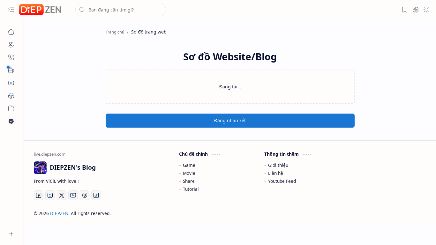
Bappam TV (414, 213)
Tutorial (191, 189)
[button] (11, 9)
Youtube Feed (282, 181)
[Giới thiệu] (11, 44)
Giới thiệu (278, 165)
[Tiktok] (96, 195)
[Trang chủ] (11, 32)
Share (189, 181)
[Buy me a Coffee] (11, 70)
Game (189, 165)
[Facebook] (38, 195)
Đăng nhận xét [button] (230, 120)
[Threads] (84, 195)
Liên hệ (275, 173)
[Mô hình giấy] (11, 95)
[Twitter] (61, 195)
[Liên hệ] (11, 57)
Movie (189, 173)
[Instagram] (50, 195)
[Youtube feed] (11, 83)
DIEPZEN (59, 213)
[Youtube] (73, 195)
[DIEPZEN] (40, 10)
